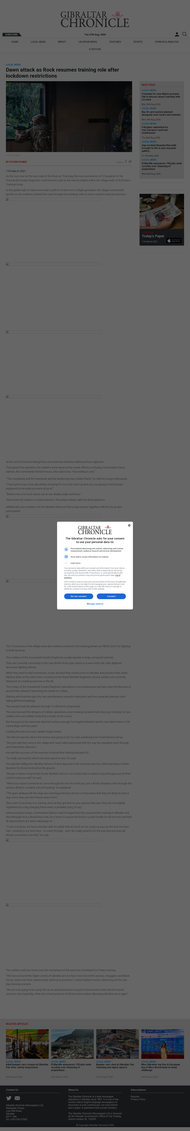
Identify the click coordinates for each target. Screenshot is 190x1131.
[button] (95, 563)
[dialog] (95, 566)
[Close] (129, 525)
